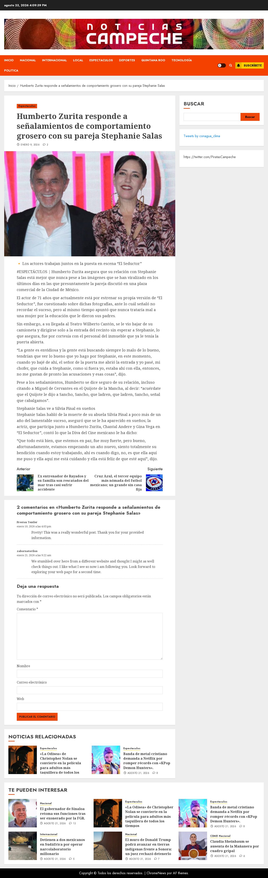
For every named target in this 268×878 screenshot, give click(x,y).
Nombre (23, 666)
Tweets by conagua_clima (202, 136)
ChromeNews (156, 873)
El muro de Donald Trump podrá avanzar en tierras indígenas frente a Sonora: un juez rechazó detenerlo (148, 846)
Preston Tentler (27, 522)
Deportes (127, 60)
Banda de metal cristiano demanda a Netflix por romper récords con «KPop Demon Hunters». (146, 760)
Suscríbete (253, 65)
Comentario (27, 609)
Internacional (54, 60)
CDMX (214, 836)
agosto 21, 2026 (138, 773)
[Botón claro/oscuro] (222, 65)
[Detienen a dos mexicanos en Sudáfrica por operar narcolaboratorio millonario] (22, 846)
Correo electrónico (32, 682)
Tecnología (181, 60)
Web (20, 699)
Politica (11, 70)
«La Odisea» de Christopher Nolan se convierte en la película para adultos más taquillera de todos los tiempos (60, 765)
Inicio (9, 60)
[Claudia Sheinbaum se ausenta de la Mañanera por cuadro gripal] (193, 846)
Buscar (194, 103)
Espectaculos (101, 60)
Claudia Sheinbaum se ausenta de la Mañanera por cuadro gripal (234, 846)
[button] (230, 65)
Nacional (28, 60)
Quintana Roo (153, 60)
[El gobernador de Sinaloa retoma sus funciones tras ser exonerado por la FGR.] (22, 813)
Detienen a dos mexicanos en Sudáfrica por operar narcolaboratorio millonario (62, 846)
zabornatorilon (27, 551)
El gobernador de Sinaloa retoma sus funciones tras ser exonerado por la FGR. (62, 813)
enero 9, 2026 (30, 145)
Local (78, 60)
